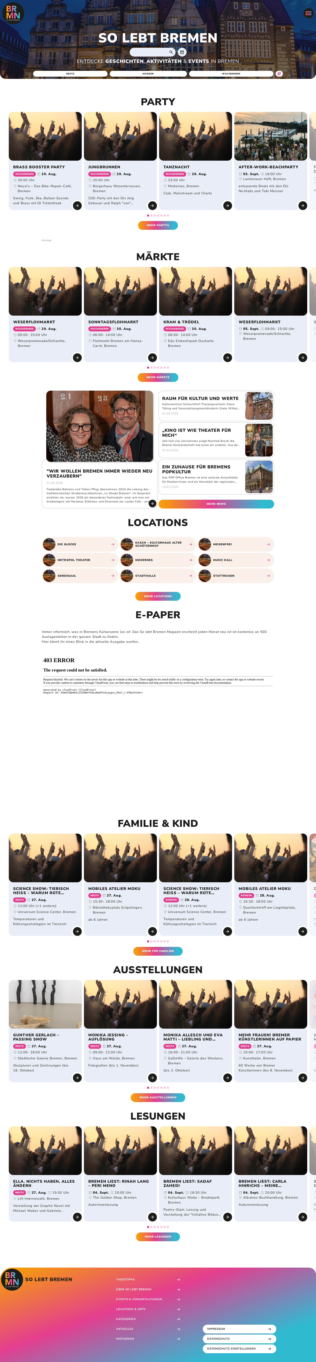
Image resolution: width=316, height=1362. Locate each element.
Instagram (125, 1339)
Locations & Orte (131, 1309)
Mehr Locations (158, 596)
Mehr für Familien (158, 951)
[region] (158, 164)
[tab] (148, 215)
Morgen (148, 73)
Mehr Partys (158, 225)
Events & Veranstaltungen (139, 1299)
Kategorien (126, 1319)
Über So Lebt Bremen (133, 1289)
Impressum (216, 1329)
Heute (70, 73)
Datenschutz (218, 1339)
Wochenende (231, 73)
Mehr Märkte (157, 377)
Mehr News (216, 504)
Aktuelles (124, 1329)
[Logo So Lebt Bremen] (13, 13)
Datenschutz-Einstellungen (231, 1348)
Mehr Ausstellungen (158, 1097)
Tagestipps (125, 1279)
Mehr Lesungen (158, 1236)
